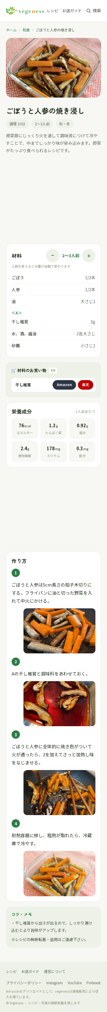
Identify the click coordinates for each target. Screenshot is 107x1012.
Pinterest (93, 982)
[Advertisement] (53, 200)
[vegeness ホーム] (25, 11)
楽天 (85, 384)
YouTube (74, 982)
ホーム (11, 29)
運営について (54, 971)
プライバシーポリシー (24, 982)
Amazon (64, 384)
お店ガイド (72, 10)
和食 (26, 29)
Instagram (54, 982)
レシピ (52, 10)
